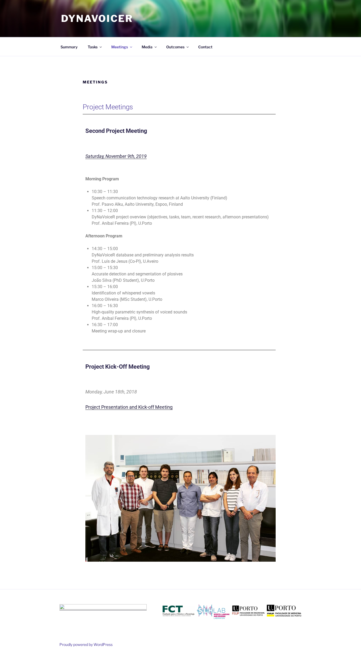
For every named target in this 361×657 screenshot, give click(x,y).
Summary (69, 47)
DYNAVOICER (97, 18)
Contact (205, 47)
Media (147, 47)
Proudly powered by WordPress (86, 644)
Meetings (119, 47)
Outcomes (175, 47)
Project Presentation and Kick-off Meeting (129, 407)
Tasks (93, 47)
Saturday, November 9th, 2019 (116, 156)
